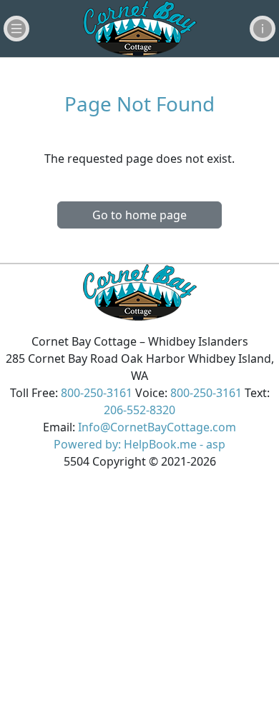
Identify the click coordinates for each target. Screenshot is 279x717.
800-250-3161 (96, 393)
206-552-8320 (139, 410)
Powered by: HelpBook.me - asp (139, 444)
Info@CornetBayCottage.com (157, 427)
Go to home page (139, 215)
